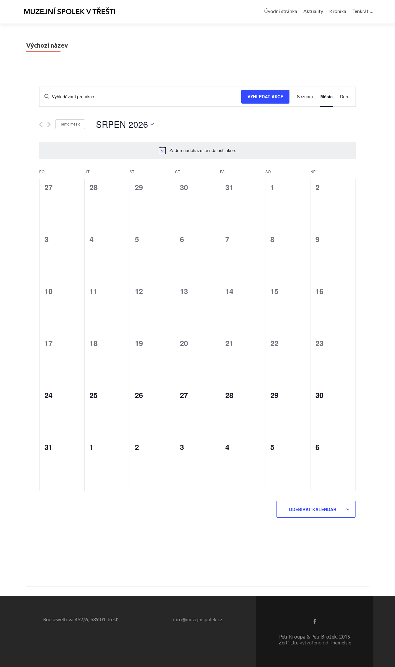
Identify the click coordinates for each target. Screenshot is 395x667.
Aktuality (313, 11)
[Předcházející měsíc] (41, 124)
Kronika (337, 11)
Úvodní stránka (280, 11)
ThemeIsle (340, 642)
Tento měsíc (70, 123)
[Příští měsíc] (49, 124)
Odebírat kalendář (312, 509)
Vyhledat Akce (265, 96)
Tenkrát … (362, 11)
